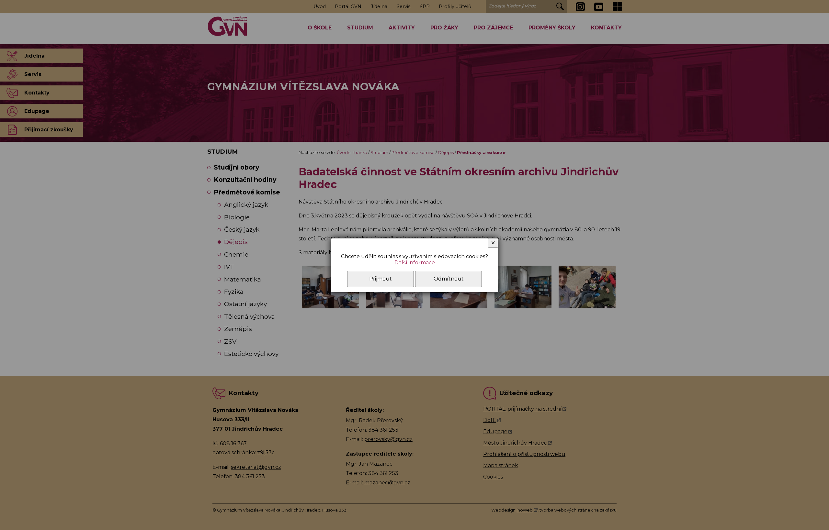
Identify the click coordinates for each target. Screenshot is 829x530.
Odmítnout (449, 279)
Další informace (414, 262)
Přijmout (380, 279)
